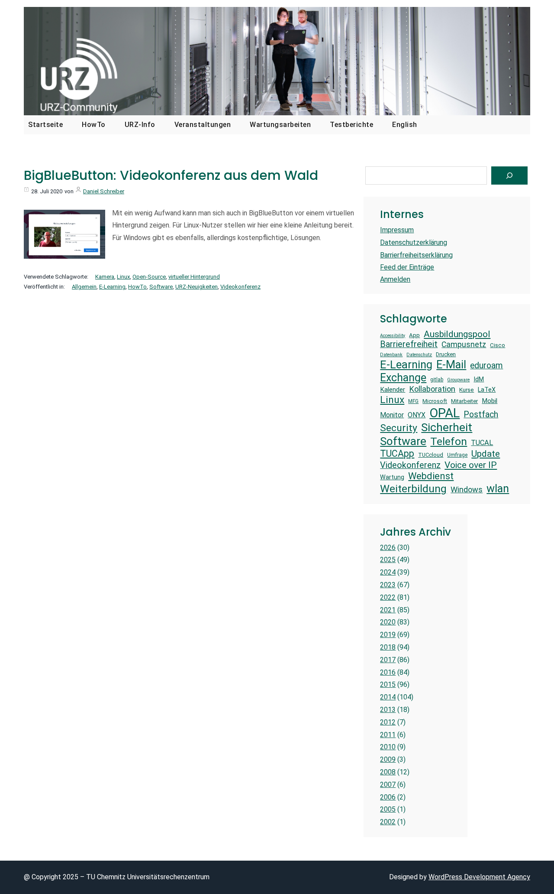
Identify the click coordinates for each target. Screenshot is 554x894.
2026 (388, 547)
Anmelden (395, 279)
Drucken (446, 354)
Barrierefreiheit (409, 344)
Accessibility (392, 335)
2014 (388, 697)
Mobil (489, 401)
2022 (388, 597)
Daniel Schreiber (103, 191)
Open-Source (149, 276)
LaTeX (487, 389)
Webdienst (431, 476)
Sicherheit (446, 427)
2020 (388, 622)
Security (398, 428)
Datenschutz (419, 355)
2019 (388, 635)
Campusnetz (463, 344)
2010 (388, 747)
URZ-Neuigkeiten (196, 286)
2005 (388, 809)
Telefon (448, 441)
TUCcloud (430, 455)
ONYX (416, 415)
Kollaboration (432, 388)
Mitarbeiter (464, 401)
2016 (388, 672)
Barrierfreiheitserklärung (416, 255)
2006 (388, 797)
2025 (388, 560)
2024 (388, 572)
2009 (388, 759)
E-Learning (112, 286)
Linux (123, 276)
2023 (388, 585)
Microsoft (434, 401)
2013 (388, 709)
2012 (388, 722)
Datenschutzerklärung (413, 242)
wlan (497, 488)
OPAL (444, 413)
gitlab (436, 380)
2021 (388, 610)
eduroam (486, 366)
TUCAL (482, 443)
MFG (413, 401)
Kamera (104, 276)
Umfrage (457, 455)
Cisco (497, 345)
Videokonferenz (240, 286)
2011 (388, 735)
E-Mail (451, 364)
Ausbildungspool (457, 333)
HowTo (137, 286)
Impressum (397, 230)
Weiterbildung (413, 488)
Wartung (392, 477)
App (414, 335)
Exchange (403, 377)
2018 (388, 647)
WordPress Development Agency (479, 877)
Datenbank (391, 355)
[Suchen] (509, 175)
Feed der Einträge (407, 267)
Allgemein (84, 286)
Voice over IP (470, 464)
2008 (388, 772)
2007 (388, 784)
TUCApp (397, 453)
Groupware (458, 380)
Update (485, 453)
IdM (478, 379)
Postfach (481, 414)
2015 (388, 684)
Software (161, 286)
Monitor (392, 415)
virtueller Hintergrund (194, 276)
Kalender (392, 389)
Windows (467, 489)
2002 (388, 822)
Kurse (466, 390)
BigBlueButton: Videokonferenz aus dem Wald (171, 175)
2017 (388, 660)
